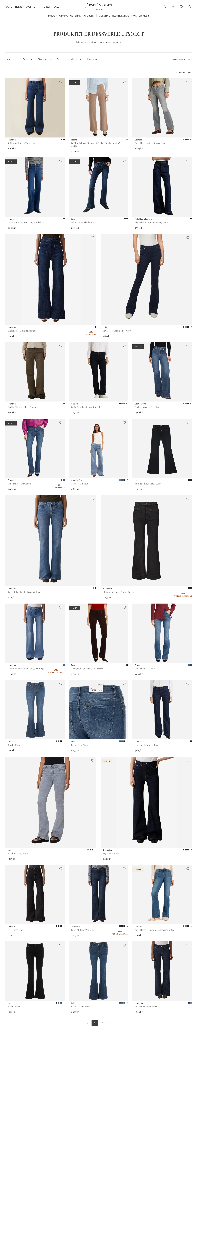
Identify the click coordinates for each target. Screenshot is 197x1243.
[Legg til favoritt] (60, 82)
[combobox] (182, 59)
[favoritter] (181, 6)
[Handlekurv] (189, 6)
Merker (45, 6)
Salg (56, 6)
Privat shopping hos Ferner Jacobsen (71, 15)
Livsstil (30, 6)
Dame (8, 6)
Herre (18, 6)
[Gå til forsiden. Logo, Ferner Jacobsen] (98, 6)
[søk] (164, 7)
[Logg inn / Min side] (173, 6)
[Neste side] (110, 1023)
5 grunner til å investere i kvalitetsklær (124, 15)
